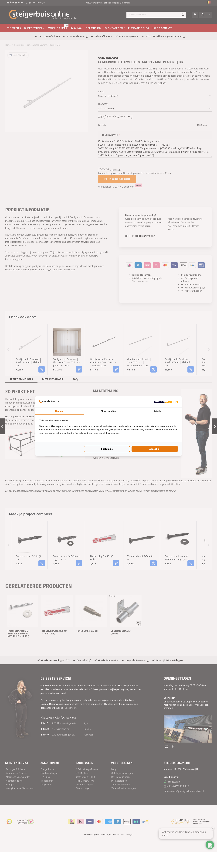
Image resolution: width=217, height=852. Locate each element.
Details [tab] (157, 411)
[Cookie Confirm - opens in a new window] (166, 401)
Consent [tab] (59, 411)
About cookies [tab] (108, 411)
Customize (107, 448)
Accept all (154, 448)
